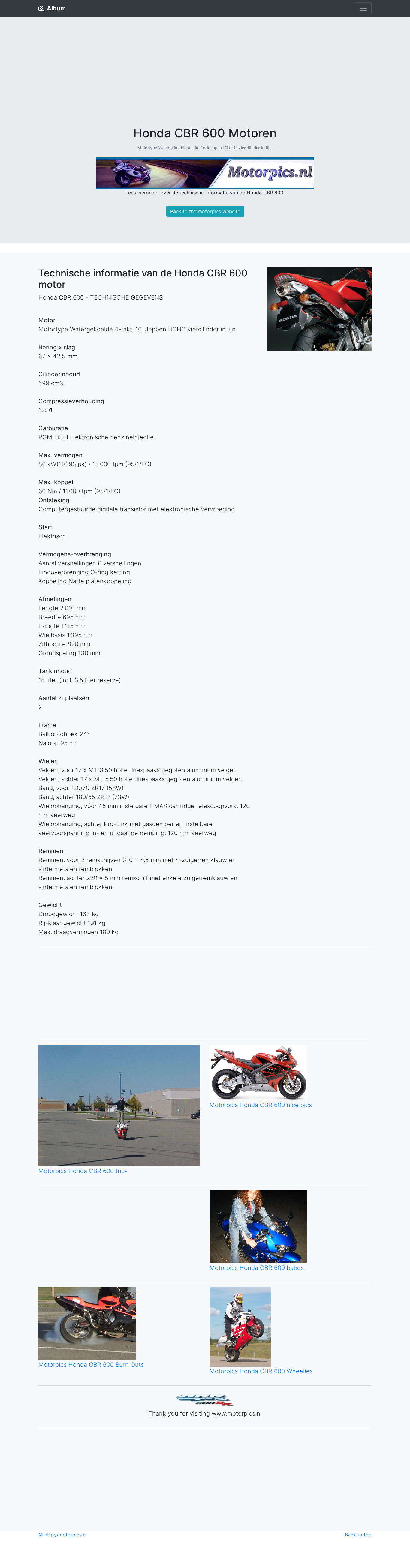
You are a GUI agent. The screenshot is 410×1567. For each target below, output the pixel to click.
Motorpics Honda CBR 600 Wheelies (261, 1371)
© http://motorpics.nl (62, 1535)
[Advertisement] (205, 81)
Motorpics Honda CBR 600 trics (83, 1171)
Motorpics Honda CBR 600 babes (257, 1267)
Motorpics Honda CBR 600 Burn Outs (91, 1364)
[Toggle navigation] (363, 8)
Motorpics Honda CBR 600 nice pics (261, 1105)
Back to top (358, 1535)
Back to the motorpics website (205, 211)
